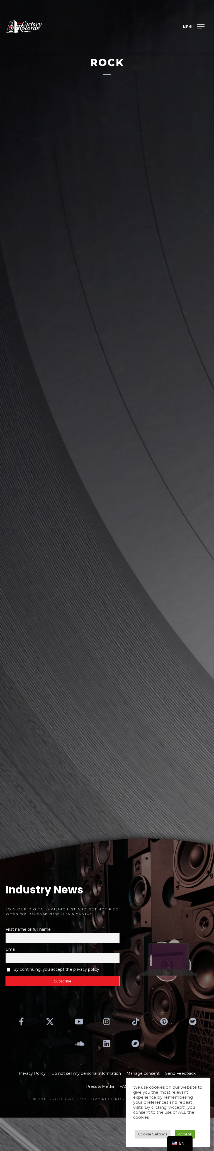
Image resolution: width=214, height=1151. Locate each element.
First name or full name (28, 929)
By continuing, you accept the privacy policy (56, 969)
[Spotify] (192, 1022)
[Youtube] (78, 1022)
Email (11, 949)
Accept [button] (184, 1134)
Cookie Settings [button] (152, 1134)
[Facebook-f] (21, 1022)
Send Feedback (180, 1073)
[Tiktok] (135, 1022)
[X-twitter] (50, 1022)
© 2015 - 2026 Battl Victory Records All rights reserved (107, 1099)
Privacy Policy (32, 1073)
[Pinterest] (164, 1022)
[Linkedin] (107, 1043)
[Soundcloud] (78, 1043)
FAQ (124, 1086)
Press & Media (100, 1086)
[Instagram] (107, 1022)
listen (49, 768)
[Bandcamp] (135, 1043)
